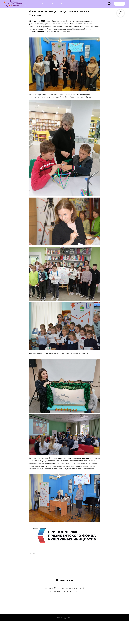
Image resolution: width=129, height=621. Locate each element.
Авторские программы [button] (79, 4)
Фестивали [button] (64, 4)
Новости (55, 4)
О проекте (45, 4)
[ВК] (109, 3)
